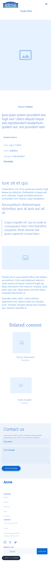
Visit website (8, 161)
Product (7, 507)
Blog (5, 511)
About (6, 502)
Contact (7, 516)
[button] (46, 4)
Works (6, 497)
